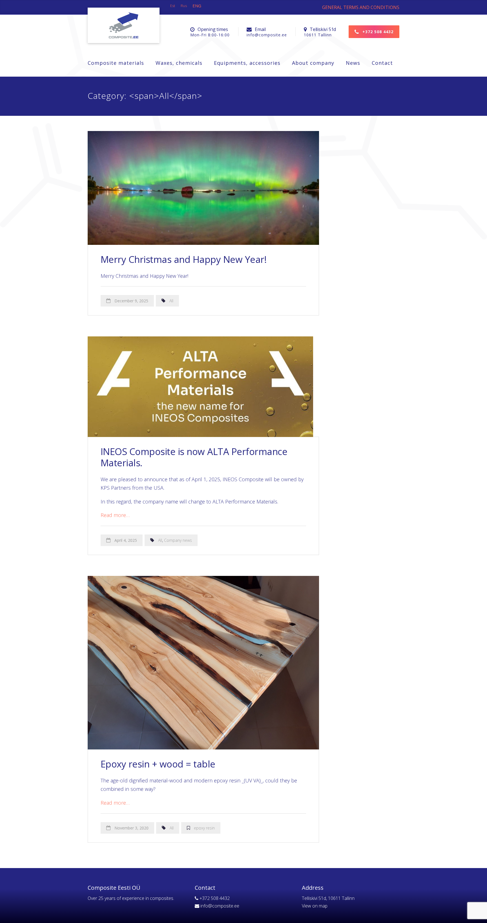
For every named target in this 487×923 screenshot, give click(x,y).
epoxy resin (204, 828)
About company (313, 62)
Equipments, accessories (247, 62)
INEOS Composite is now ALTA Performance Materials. (194, 457)
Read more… (115, 515)
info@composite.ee (219, 906)
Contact (382, 62)
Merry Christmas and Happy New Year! (184, 259)
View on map (314, 906)
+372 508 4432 (377, 31)
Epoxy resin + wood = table (158, 764)
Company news (178, 540)
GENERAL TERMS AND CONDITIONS (360, 7)
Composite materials (116, 62)
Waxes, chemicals (179, 62)
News (353, 62)
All (171, 300)
